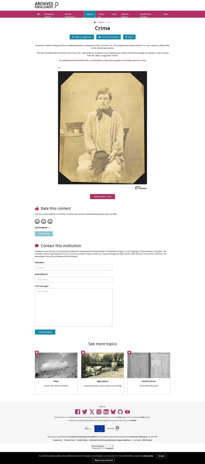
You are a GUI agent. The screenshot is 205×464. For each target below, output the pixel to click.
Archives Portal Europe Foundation (84, 437)
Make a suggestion (83, 37)
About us (101, 15)
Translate (109, 448)
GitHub (133, 420)
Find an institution (70, 15)
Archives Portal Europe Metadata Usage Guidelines (110, 440)
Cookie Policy (82, 440)
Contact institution (109, 37)
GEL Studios (147, 440)
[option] (102, 127)
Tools (113, 14)
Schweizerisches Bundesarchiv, (76, 60)
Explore (89, 14)
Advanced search (49, 15)
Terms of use (69, 440)
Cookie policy (147, 456)
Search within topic (102, 196)
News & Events (124, 15)
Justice (110, 48)
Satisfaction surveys (145, 15)
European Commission (138, 437)
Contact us (57, 440)
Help (143, 417)
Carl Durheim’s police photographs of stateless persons (115, 60)
